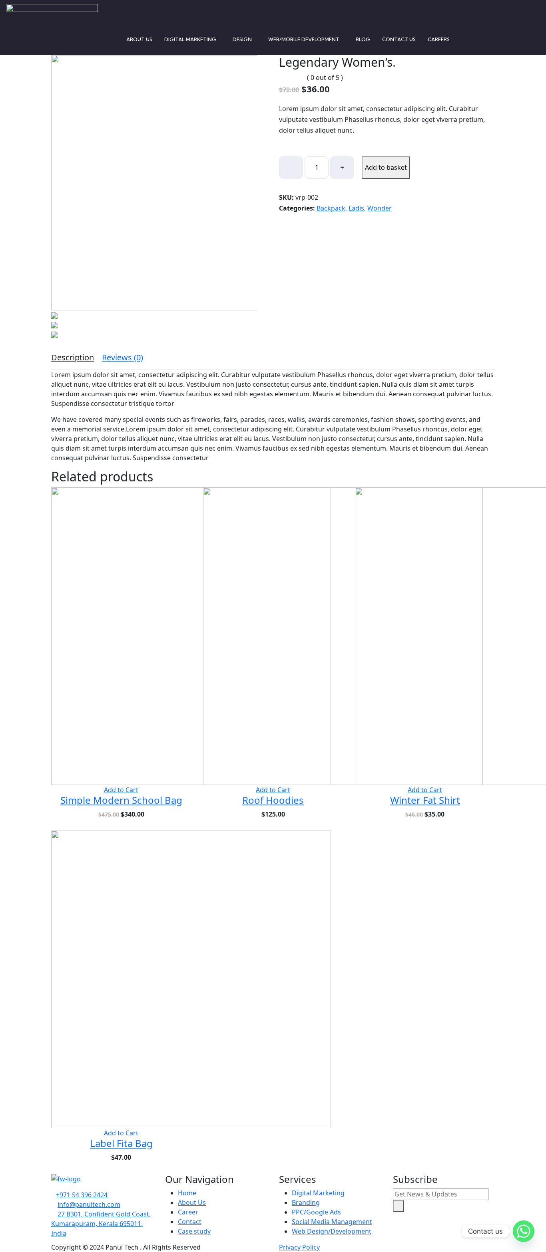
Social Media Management (332, 1221)
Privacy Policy (299, 1247)
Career (188, 1212)
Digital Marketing (190, 39)
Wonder (379, 208)
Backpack (331, 208)
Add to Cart (121, 789)
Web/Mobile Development (303, 39)
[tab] (72, 358)
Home (187, 1192)
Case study (194, 1231)
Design (242, 39)
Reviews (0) (122, 357)
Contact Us (399, 39)
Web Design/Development (331, 1231)
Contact (189, 1221)
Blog (363, 39)
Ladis (356, 208)
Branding (306, 1202)
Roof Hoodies (273, 800)
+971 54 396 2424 (82, 1194)
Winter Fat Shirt (425, 800)
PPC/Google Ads (316, 1212)
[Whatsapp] (523, 1231)
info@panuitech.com (89, 1204)
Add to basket (386, 167)
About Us (139, 39)
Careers (439, 39)
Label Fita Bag (121, 1143)
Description (72, 357)
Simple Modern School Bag (121, 800)
